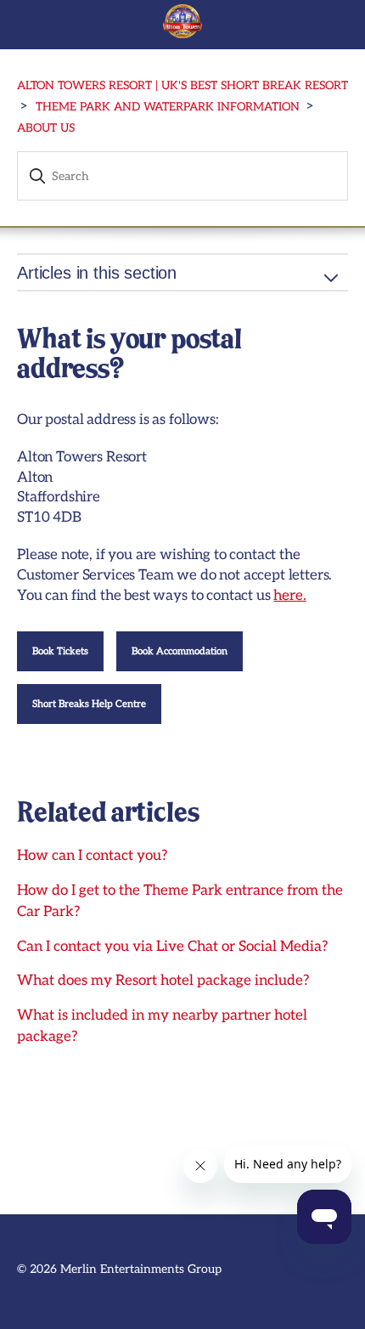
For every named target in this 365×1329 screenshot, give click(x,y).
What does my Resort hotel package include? (163, 980)
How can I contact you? (92, 855)
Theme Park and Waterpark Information (168, 107)
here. (289, 595)
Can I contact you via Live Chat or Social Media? (172, 946)
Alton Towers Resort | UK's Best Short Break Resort (182, 86)
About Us (46, 128)
